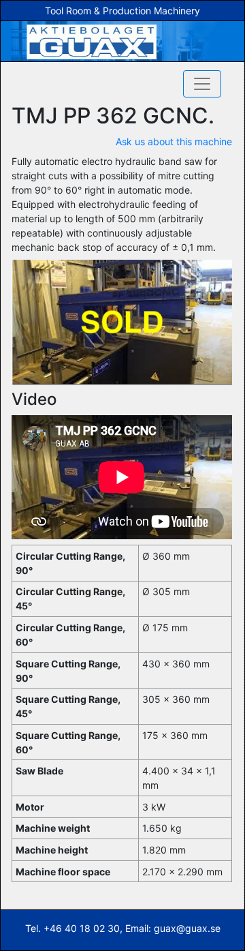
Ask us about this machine (174, 141)
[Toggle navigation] (202, 83)
